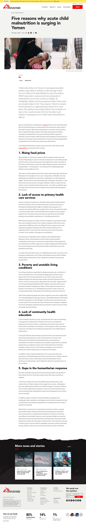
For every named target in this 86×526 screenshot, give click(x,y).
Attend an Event (43, 492)
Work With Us (75, 3)
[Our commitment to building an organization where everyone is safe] (43, 466)
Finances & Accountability (31, 492)
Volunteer (42, 493)
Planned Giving (29, 498)
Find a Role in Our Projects (44, 501)
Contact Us (55, 499)
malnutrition (23, 148)
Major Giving (29, 495)
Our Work (44, 7)
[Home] (13, 6)
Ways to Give (29, 493)
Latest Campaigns (43, 489)
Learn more (5, 520)
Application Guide (43, 502)
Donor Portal (29, 491)
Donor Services (29, 489)
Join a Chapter (42, 495)
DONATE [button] (78, 7)
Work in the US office (44, 499)
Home (12, 12)
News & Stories (19, 12)
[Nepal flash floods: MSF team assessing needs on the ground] (24, 466)
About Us (52, 7)
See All (68, 446)
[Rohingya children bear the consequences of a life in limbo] (62, 466)
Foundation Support (30, 499)
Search (80, 3)
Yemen (21, 80)
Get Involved (66, 7)
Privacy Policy (56, 501)
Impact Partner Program (31, 496)
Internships (42, 504)
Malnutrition (28, 80)
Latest (59, 7)
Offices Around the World (58, 491)
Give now (56, 1)
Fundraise (42, 491)
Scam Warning (56, 502)
